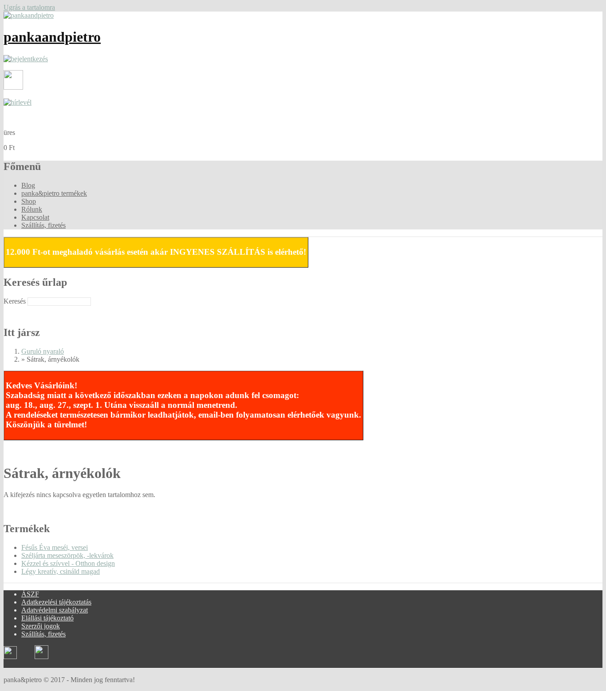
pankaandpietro (52, 37)
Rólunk (31, 209)
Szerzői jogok (40, 626)
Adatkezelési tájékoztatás (56, 602)
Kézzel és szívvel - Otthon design (68, 563)
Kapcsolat (35, 217)
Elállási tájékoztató (47, 618)
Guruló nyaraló (42, 351)
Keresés (16, 301)
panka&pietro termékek (54, 193)
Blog (28, 185)
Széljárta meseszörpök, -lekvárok (67, 555)
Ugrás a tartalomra (29, 7)
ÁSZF (30, 594)
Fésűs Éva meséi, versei (54, 547)
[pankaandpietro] (29, 15)
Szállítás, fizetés (43, 225)
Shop (28, 201)
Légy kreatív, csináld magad (60, 571)
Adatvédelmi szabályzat (54, 610)
